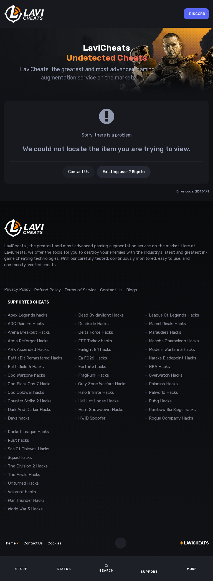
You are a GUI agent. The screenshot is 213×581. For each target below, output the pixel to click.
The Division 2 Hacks (28, 466)
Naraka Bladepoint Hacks (172, 358)
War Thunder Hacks (26, 500)
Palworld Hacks (163, 392)
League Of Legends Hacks (174, 315)
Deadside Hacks (93, 323)
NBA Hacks (159, 366)
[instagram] (19, 277)
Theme (10, 543)
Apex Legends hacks (27, 315)
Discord (197, 14)
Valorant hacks (22, 491)
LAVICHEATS (194, 543)
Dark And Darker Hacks (29, 409)
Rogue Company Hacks (171, 418)
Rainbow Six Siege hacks (172, 409)
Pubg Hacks (160, 401)
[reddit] (6, 277)
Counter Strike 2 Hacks (30, 401)
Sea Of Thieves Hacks (28, 448)
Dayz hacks (19, 418)
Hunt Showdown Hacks (100, 409)
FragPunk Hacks (93, 375)
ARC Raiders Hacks (26, 323)
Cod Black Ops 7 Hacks (30, 383)
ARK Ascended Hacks (28, 349)
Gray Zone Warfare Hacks (102, 383)
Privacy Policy (17, 289)
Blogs (131, 289)
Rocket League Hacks (28, 431)
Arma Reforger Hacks (28, 340)
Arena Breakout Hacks (29, 332)
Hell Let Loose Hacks (98, 401)
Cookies (55, 543)
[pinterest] (31, 277)
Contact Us (78, 171)
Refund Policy (47, 289)
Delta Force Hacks (95, 332)
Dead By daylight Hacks (101, 315)
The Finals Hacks (24, 474)
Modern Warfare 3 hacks (172, 349)
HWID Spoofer (92, 418)
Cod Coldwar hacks (26, 392)
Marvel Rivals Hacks (167, 323)
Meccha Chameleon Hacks (174, 340)
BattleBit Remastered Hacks (35, 358)
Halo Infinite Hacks (96, 392)
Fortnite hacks (92, 366)
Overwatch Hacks (165, 375)
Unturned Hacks (23, 483)
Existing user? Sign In (124, 171)
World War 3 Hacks (25, 509)
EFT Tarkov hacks (95, 340)
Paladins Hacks (163, 383)
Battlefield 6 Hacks (26, 366)
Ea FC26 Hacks (92, 358)
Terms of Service (80, 289)
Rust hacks (18, 440)
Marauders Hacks (165, 332)
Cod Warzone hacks (26, 375)
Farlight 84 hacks (94, 349)
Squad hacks (20, 457)
